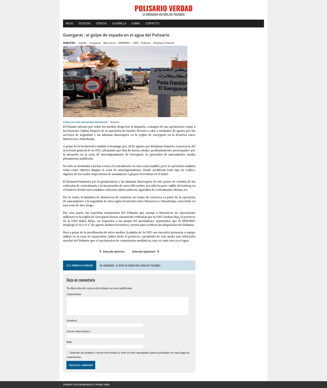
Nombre (71, 320)
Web (69, 342)
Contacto (152, 23)
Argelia (82, 42)
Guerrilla (119, 23)
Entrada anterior (114, 251)
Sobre (135, 23)
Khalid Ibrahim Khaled (94, 122)
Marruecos (110, 42)
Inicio (69, 23)
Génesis (101, 23)
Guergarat (95, 42)
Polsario (146, 42)
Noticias (85, 23)
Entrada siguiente (143, 251)
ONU (135, 42)
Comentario (73, 294)
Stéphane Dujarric (163, 42)
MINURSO (124, 42)
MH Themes (105, 384)
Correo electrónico (78, 331)
